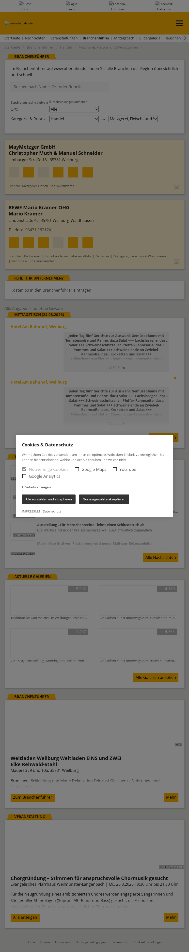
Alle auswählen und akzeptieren (49, 499)
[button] (77, 469)
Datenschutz (52, 511)
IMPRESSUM (31, 511)
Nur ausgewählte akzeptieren (104, 499)
